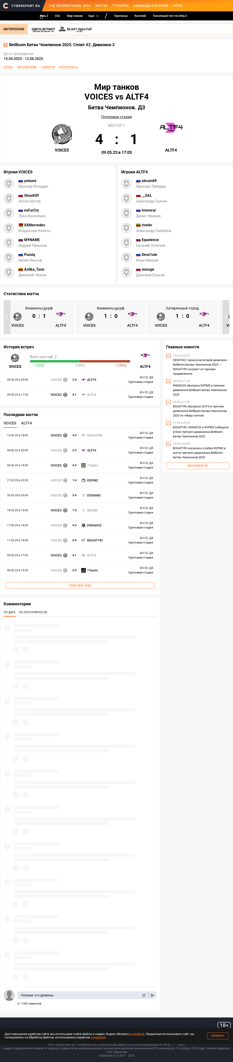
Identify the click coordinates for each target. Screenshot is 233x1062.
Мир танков (75, 15)
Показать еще (80, 585)
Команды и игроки (151, 5)
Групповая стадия (116, 117)
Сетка (8, 67)
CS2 (57, 15)
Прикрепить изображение (143, 995)
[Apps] (41, 17)
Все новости (198, 465)
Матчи (101, 5)
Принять (218, 1035)
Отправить (152, 995)
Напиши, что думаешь (37, 995)
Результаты (68, 67)
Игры (177, 5)
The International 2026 (70, 5)
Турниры (120, 5)
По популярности (33, 612)
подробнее (136, 1034)
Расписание (27, 67)
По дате (9, 612)
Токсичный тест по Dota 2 (170, 15)
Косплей (140, 15)
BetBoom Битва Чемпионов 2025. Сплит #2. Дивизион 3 (61, 44)
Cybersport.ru (107, 1055)
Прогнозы (121, 15)
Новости (48, 67)
